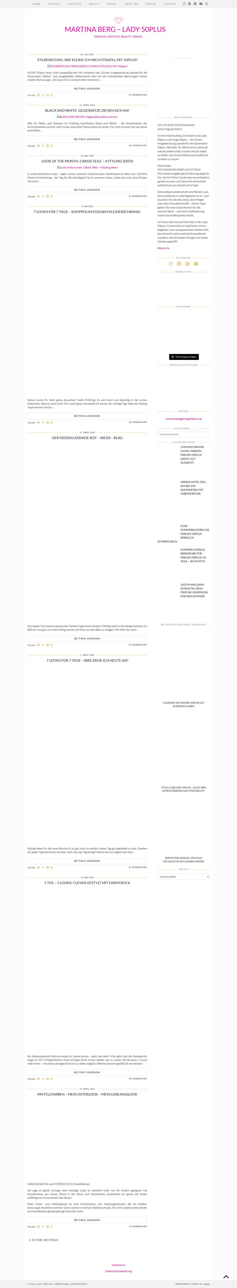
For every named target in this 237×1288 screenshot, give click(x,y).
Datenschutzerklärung (118, 1271)
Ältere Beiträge (44, 1240)
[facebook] (179, 263)
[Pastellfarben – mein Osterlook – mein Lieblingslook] (87, 1177)
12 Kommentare (138, 1226)
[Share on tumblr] (51, 95)
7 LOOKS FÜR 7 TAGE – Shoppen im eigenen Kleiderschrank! (87, 212)
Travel (112, 4)
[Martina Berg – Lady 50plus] (118, 24)
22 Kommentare (138, 645)
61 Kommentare (138, 196)
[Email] (201, 4)
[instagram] (171, 263)
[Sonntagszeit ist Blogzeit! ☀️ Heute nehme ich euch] (201, 326)
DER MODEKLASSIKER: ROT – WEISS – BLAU (87, 438)
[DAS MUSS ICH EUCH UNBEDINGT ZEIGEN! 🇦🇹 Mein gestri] (183, 346)
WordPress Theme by (193, 1284)
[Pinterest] (189, 4)
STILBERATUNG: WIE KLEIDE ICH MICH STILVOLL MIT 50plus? (87, 60)
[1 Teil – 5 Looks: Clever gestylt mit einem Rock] (87, 1049)
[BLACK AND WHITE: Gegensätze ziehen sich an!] (87, 116)
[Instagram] (184, 4)
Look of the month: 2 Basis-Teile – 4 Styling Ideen (87, 161)
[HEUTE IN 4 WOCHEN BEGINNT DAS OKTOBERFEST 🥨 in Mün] (166, 326)
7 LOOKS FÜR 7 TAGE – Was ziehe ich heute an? (87, 660)
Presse (151, 4)
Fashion (54, 4)
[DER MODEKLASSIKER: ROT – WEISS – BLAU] (87, 619)
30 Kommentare (138, 1079)
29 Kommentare (138, 422)
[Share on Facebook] (38, 95)
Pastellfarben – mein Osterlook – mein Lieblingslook (87, 1094)
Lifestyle (74, 4)
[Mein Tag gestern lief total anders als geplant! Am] (201, 316)
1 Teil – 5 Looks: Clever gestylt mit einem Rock (87, 883)
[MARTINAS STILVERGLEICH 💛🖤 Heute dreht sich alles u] (201, 346)
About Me (131, 4)
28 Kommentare (138, 145)
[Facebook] (195, 4)
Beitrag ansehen (87, 88)
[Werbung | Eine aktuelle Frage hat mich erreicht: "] (201, 336)
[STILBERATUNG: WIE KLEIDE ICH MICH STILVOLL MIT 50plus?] (87, 66)
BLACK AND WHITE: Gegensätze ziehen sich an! (87, 110)
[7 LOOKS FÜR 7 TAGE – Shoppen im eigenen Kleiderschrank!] (87, 393)
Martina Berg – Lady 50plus (115, 29)
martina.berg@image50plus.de (184, 418)
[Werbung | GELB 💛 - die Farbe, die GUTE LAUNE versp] (166, 346)
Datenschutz (79, 1284)
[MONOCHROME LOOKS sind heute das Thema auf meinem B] (166, 316)
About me (163, 248)
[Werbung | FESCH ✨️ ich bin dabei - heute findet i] (183, 316)
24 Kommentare (138, 95)
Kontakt (170, 4)
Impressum (118, 1264)
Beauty (94, 4)
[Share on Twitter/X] (43, 95)
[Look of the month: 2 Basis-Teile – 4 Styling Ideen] (87, 167)
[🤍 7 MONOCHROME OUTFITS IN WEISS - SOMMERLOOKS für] (183, 336)
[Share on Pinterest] (47, 95)
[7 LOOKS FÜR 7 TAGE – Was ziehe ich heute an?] (87, 842)
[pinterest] (187, 263)
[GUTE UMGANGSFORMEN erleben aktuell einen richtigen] (183, 326)
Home (37, 4)
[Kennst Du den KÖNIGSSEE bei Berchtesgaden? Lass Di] (166, 336)
